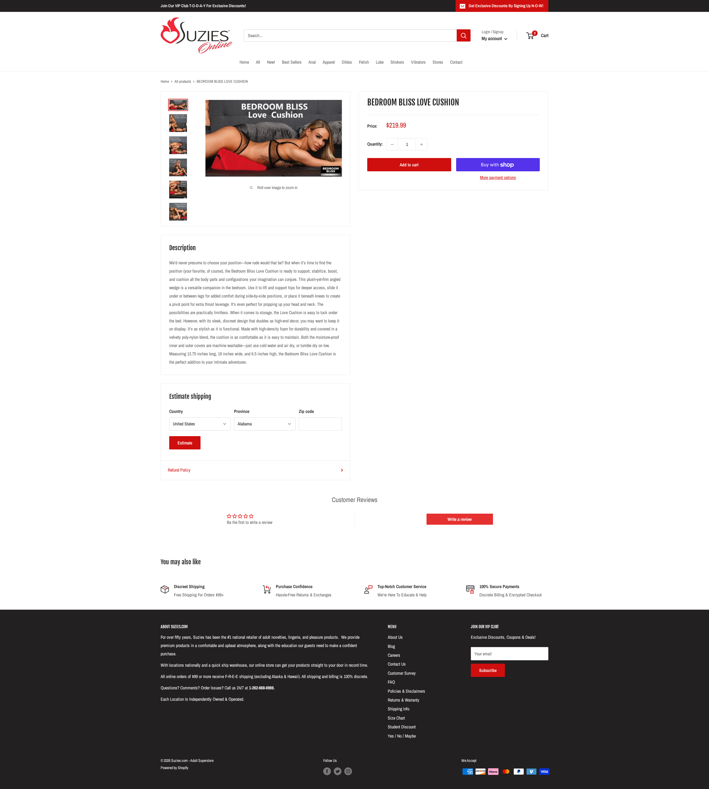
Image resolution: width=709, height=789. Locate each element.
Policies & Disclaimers (406, 691)
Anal (312, 62)
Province (241, 411)
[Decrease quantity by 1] (392, 144)
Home (244, 62)
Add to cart (409, 165)
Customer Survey (402, 673)
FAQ (391, 682)
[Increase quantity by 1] (421, 144)
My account (492, 38)
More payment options (498, 178)
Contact (456, 62)
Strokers (397, 62)
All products (182, 81)
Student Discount (402, 727)
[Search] (464, 35)
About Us (395, 637)
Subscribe (488, 670)
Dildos (347, 62)
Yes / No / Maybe (402, 736)
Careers (394, 655)
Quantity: (375, 144)
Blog (391, 646)
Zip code (306, 411)
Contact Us (397, 664)
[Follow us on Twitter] (337, 771)
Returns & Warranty (403, 700)
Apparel (329, 62)
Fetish (364, 62)
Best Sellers (292, 62)
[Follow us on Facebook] (327, 771)
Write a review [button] (460, 519)
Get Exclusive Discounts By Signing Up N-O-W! (506, 6)
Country (176, 411)
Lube (380, 62)
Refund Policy (179, 470)
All (258, 62)
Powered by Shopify (174, 767)
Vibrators (418, 62)
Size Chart (396, 718)
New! (271, 62)
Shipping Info (398, 709)
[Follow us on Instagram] (348, 771)
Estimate (185, 443)
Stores (438, 62)
